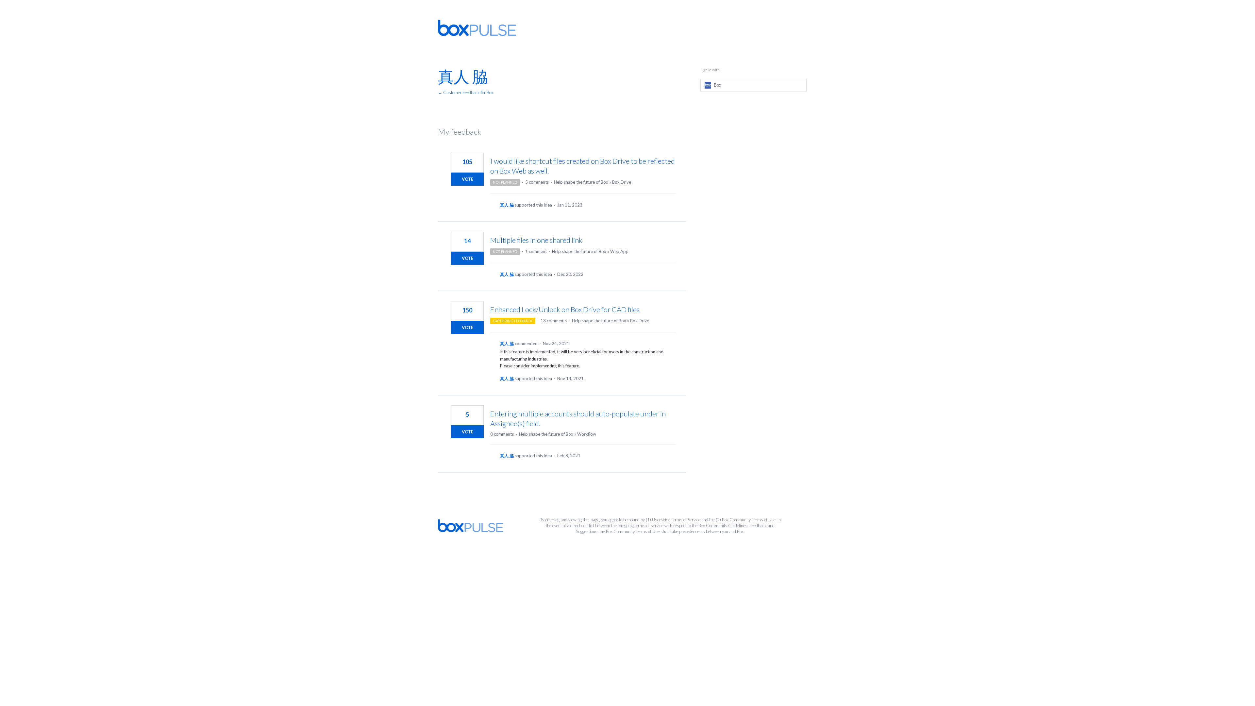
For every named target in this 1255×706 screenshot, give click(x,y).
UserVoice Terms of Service (676, 519)
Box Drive (621, 182)
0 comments (502, 434)
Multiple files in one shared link (536, 240)
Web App (619, 251)
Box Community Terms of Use (749, 519)
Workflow (586, 434)
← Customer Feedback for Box (465, 92)
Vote (467, 179)
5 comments (537, 182)
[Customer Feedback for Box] (477, 28)
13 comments (554, 320)
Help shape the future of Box (581, 182)
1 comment (536, 251)
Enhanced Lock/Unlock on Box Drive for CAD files (565, 309)
